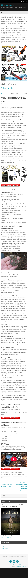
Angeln (3, 546)
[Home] (1, 93)
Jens (3, 104)
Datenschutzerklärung (18, 564)
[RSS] (26, 1)
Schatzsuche (6, 93)
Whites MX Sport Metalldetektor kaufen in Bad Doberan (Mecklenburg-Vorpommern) (21, 486)
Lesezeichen (5, 478)
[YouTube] (22, 1)
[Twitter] (24, 1)
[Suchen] (25, 496)
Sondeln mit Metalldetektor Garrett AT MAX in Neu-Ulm (6, 484)
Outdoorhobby (7, 5)
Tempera (19, 566)
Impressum (9, 564)
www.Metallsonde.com (6, 537)
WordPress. (24, 566)
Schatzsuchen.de (9, 88)
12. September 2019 (11, 104)
